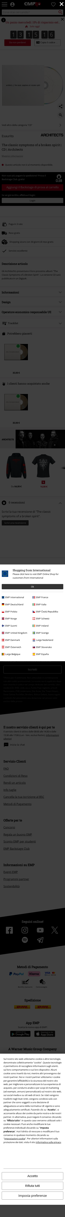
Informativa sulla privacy (48, 1142)
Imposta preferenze (32, 1195)
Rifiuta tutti (32, 1186)
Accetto (32, 1176)
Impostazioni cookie (14, 1138)
